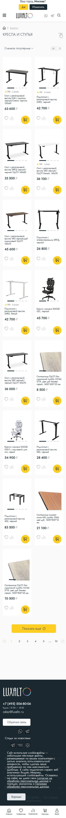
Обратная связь (16, 722)
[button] (5, 41)
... (50, 641)
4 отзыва (15, 305)
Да (23, 7)
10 (56, 641)
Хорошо (16, 797)
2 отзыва (15, 92)
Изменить (38, 7)
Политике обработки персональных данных (28, 785)
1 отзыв (47, 164)
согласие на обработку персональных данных (29, 779)
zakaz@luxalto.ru (13, 711)
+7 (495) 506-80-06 (17, 703)
